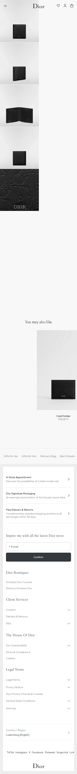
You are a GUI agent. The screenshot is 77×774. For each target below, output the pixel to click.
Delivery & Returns (16, 616)
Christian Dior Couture (19, 582)
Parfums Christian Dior (19, 588)
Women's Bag (48, 456)
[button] (19, 21)
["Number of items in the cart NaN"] (72, 6)
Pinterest (50, 752)
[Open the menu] (6, 6)
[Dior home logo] (38, 6)
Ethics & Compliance (18, 652)
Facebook (37, 752)
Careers (10, 658)
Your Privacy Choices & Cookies (24, 693)
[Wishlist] (58, 6)
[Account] (65, 6)
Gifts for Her (11, 456)
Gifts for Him (29, 456)
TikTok (10, 752)
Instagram (21, 752)
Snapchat (62, 752)
